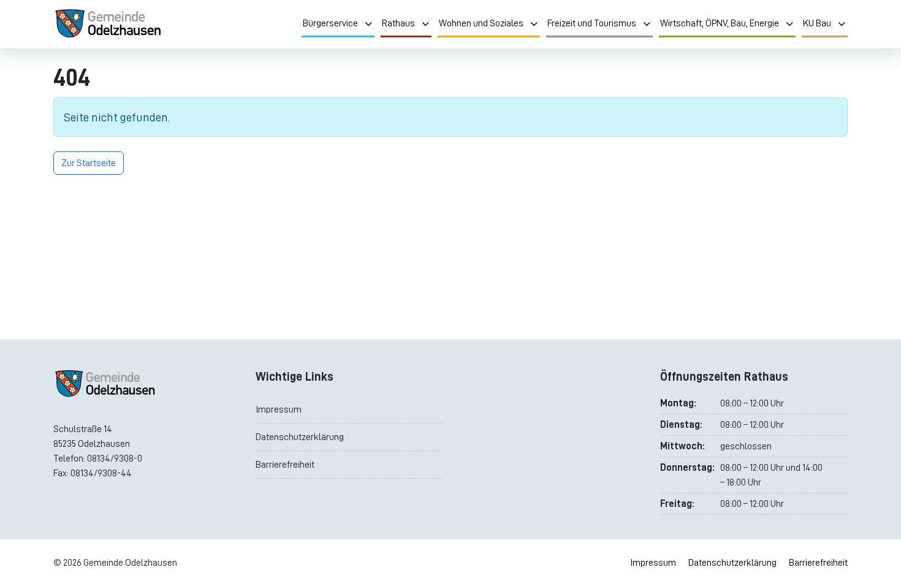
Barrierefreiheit (285, 465)
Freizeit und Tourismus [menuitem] (591, 23)
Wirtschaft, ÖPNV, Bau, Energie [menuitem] (719, 23)
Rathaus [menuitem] (398, 23)
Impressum (279, 409)
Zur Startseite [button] (88, 163)
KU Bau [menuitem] (817, 23)
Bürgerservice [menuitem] (330, 23)
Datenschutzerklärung (300, 437)
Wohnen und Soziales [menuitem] (481, 23)
